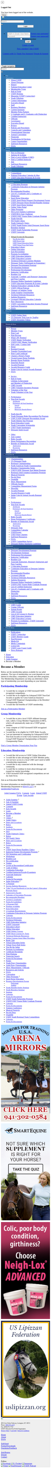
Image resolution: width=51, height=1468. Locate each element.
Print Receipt (16, 335)
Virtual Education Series (15, 943)
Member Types (17, 331)
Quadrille (14, 479)
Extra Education (12, 909)
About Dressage (17, 82)
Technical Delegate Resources (22, 295)
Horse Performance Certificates (23, 519)
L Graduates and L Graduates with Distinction (29, 114)
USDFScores (16, 532)
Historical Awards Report (23, 409)
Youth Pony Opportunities (16, 963)
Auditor (13, 985)
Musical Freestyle (18, 475)
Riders (8, 825)
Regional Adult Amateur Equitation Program (28, 472)
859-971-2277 (28, 786)
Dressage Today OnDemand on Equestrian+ (28, 263)
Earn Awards (28, 795)
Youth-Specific (17, 218)
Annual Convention (18, 135)
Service (14, 376)
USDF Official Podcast (20, 288)
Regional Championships (21, 463)
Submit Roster (16, 609)
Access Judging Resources (16, 886)
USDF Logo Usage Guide (21, 648)
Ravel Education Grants (20, 423)
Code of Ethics (12, 868)
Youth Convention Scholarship (23, 425)
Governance (15, 121)
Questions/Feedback (9, 1448)
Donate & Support (41, 54)
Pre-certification (12, 861)
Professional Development (21, 270)
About (3, 1437)
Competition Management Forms (24, 486)
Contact (4, 1457)
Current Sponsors (18, 110)
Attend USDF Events (14, 804)
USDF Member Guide (19, 637)
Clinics (8, 818)
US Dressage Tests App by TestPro (24, 317)
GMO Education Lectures (21, 258)
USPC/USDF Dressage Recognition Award (28, 418)
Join (12, 162)
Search (17, 405)
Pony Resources (17, 302)
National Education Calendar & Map (25, 175)
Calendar (9, 877)
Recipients (16, 448)
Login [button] (28, 41)
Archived (18, 407)
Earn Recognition (18, 252)
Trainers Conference (14, 1008)
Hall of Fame (16, 91)
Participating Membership (14, 686)
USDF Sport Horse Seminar (22, 205)
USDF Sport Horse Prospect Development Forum (30, 200)
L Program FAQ (12, 904)
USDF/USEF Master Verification (24, 342)
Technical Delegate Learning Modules (26, 261)
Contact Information (19, 100)
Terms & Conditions (23, 1431)
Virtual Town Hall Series (15, 945)
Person (13, 329)
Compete (25, 793)
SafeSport (5, 1444)
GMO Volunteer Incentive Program (24, 388)
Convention (10, 974)
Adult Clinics (11, 820)
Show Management (18, 482)
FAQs (13, 146)
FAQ (8, 831)
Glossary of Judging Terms (21, 290)
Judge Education (12, 881)
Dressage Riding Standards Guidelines (26, 281)
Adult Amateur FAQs (12, 793)
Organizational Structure (20, 132)
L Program (10, 884)
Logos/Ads (15, 646)
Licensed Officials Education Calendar (26, 299)
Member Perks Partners (20, 112)
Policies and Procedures (20, 128)
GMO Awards (16, 385)
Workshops (10, 856)
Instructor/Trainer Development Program (22, 852)
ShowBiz (14, 488)
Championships (17, 459)
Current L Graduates (14, 899)
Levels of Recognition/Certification (19, 865)
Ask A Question (12, 802)
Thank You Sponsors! (24, 54)
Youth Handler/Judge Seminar (17, 987)
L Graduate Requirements (16, 911)
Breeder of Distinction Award (22, 443)
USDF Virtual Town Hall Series (23, 245)
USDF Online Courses (14, 931)
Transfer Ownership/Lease (21, 351)
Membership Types (18, 89)
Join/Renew (5, 1452)
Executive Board (17, 103)
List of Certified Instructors (21, 587)
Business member (29, 39)
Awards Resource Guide (20, 367)
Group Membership (11, 713)
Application (17, 446)
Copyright (13, 1431)
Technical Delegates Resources (23, 578)
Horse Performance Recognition (23, 441)
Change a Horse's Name (20, 356)
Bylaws (14, 125)
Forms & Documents (14, 829)
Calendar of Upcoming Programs (18, 895)
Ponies (8, 961)
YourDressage (16, 639)
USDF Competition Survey (21, 541)
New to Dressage (17, 153)
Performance (16, 397)
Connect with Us (9, 54)
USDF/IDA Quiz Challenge (22, 214)
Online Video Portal (18, 207)
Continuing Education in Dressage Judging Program (26, 913)
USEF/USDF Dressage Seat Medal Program (28, 470)
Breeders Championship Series (23, 468)
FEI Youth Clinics (18, 221)
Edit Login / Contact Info (21, 344)
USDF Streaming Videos (20, 320)
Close (4, 15)
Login (25, 26)
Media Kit (15, 641)
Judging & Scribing (18, 155)
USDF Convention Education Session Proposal (29, 304)
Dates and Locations (14, 822)
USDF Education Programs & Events (25, 178)
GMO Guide (16, 605)
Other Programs (17, 209)
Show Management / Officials (17, 968)
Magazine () (23, 96)
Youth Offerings (17, 98)
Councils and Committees (21, 130)
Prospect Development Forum (17, 981)
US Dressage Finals (18, 461)
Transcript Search (13, 956)
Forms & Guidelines (14, 902)
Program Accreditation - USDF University (27, 621)
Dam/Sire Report (17, 363)
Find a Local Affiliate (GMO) (22, 157)
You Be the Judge (19, 239)
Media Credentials (18, 643)
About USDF (16, 80)
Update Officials (17, 607)
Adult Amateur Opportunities (22, 292)
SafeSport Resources (19, 144)
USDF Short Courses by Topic (17, 933)
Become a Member (13, 813)
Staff (13, 105)
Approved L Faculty (13, 893)
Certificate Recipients (14, 952)
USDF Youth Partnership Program (24, 230)
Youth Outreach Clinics (20, 223)
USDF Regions (17, 94)
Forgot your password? (40, 36)
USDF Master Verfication (21, 340)
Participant (14, 983)
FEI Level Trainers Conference (23, 212)
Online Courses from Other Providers (20, 938)
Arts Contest (16, 437)
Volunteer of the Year (19, 390)
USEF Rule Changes (19, 534)
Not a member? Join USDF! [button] (28, 49)
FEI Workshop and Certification (18, 854)
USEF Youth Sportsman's (21, 427)
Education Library (18, 247)
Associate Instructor (13, 874)
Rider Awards (16, 439)
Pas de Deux (16, 477)
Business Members (18, 107)
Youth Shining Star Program (22, 421)
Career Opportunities (19, 141)
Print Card (15, 333)
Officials (14, 119)
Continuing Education (14, 870)
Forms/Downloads (8, 1446)
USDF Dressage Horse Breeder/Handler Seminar (30, 203)
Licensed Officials (18, 575)
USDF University (18, 232)
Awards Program (17, 365)
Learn (32, 793)
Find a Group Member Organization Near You (19, 745)
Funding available (13, 906)
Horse (13, 347)
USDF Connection (18, 634)
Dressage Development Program (23, 265)
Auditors (9, 827)
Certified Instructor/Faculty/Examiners (21, 872)
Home (8, 655)
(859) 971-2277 (10, 1425)
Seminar (9, 992)
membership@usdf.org (10, 789)
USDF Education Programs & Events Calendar (29, 283)
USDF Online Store (18, 315)
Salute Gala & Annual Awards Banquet (26, 369)
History (14, 85)
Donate (4, 1455)
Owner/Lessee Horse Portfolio (23, 358)
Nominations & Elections (21, 139)
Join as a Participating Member (13, 709)
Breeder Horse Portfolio (20, 360)
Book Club (10, 940)
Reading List (16, 274)
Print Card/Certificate (19, 353)
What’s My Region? (19, 338)
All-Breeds (16, 401)
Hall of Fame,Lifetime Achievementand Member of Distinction (21, 381)
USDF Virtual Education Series (23, 243)
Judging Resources (18, 297)
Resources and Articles (15, 970)
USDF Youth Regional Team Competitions (22, 1017)
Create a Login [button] (28, 45)
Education (10, 657)
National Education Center (21, 87)
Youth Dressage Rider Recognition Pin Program (29, 416)
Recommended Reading (20, 191)
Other (13, 434)
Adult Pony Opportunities (16, 965)
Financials (15, 137)
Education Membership (13, 750)
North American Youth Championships (26, 466)
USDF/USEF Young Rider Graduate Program (29, 216)
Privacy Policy (5, 1431)
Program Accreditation (19, 254)
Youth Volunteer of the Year (22, 392)
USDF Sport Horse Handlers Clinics (20, 850)
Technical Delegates (14, 920)
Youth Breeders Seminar (15, 990)
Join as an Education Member (12, 780)
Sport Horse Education (20, 198)
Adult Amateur (12, 659)
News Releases (17, 650)
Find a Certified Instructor (21, 159)
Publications (15, 632)
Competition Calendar (19, 530)
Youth (8, 815)
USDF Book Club (19, 241)
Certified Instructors (18, 116)
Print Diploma (11, 954)
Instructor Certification (19, 272)
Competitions (16, 173)
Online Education (18, 249)
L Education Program (19, 184)
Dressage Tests (17, 528)
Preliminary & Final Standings (23, 403)
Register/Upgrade (18, 349)
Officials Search (17, 484)
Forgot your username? (40, 34)
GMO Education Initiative (21, 256)
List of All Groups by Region (22, 614)
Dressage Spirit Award (19, 430)
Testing (9, 863)
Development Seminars (20, 267)
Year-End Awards (18, 399)
